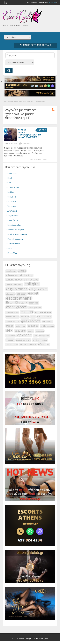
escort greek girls (35, 307)
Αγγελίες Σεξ (12, 211)
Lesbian (10, 192)
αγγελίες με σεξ (12, 345)
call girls (32, 284)
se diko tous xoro (47, 326)
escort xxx (25, 317)
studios (30, 331)
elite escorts (10, 294)
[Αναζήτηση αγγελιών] (9, 70)
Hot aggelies (47, 321)
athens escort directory (19, 275)
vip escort (24, 335)
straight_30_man (11, 143)
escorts (27, 312)
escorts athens (43, 312)
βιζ (48, 344)
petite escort (20, 326)
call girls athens (38, 289)
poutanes (33, 325)
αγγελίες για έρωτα (23, 340)
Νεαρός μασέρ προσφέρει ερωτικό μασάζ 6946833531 (29, 133)
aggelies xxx (11, 271)
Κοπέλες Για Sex (13, 244)
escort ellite (33, 303)
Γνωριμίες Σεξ (12, 220)
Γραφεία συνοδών (14, 225)
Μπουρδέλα (12, 253)
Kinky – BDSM (13, 187)
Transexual (11, 206)
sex (9, 330)
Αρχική (6, 101)
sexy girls (20, 330)
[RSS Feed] (5, 2)
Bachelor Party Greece (14, 285)
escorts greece (12, 317)
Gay (9, 183)
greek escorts (30, 321)
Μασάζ (10, 248)
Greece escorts (12, 321)
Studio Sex (11, 202)
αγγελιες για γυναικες (28, 345)
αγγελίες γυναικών (40, 340)
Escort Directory (16, 302)
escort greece (16, 307)
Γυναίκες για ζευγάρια (15, 230)
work (35, 336)
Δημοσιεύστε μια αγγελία (35, 45)
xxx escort (10, 340)
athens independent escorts (22, 279)
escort (33, 293)
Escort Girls (11, 173)
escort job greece (12, 312)
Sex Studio (11, 197)
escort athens (19, 298)
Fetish (9, 178)
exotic (33, 317)
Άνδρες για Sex (13, 216)
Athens (22, 270)
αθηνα (41, 344)
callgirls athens (16, 289)
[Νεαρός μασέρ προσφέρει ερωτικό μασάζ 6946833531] (10, 140)
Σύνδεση (52, 2)
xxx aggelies (44, 336)
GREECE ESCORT (44, 317)
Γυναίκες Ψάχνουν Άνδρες (17, 234)
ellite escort (21, 294)
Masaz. (10, 326)
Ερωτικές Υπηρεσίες (15, 239)
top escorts (10, 336)
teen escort (40, 331)
